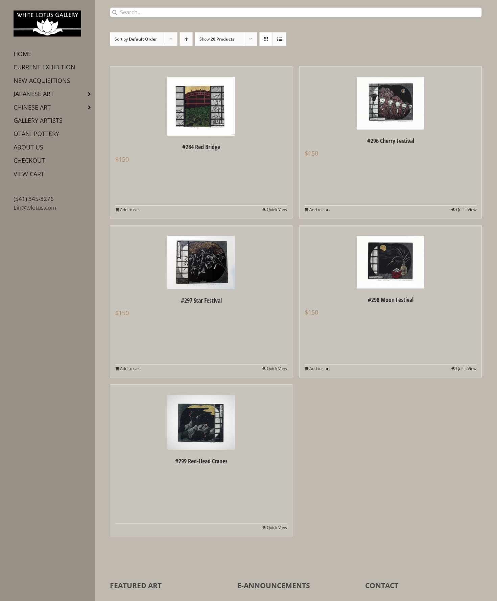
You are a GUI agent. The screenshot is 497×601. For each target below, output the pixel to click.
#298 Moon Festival (390, 300)
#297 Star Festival (201, 300)
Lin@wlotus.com (35, 207)
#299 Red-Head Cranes (201, 461)
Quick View (277, 209)
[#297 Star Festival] (201, 257)
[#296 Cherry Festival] (390, 98)
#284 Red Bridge (201, 147)
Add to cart (130, 209)
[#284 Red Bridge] (201, 101)
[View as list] (279, 39)
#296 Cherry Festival (390, 141)
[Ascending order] (186, 39)
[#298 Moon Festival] (390, 257)
